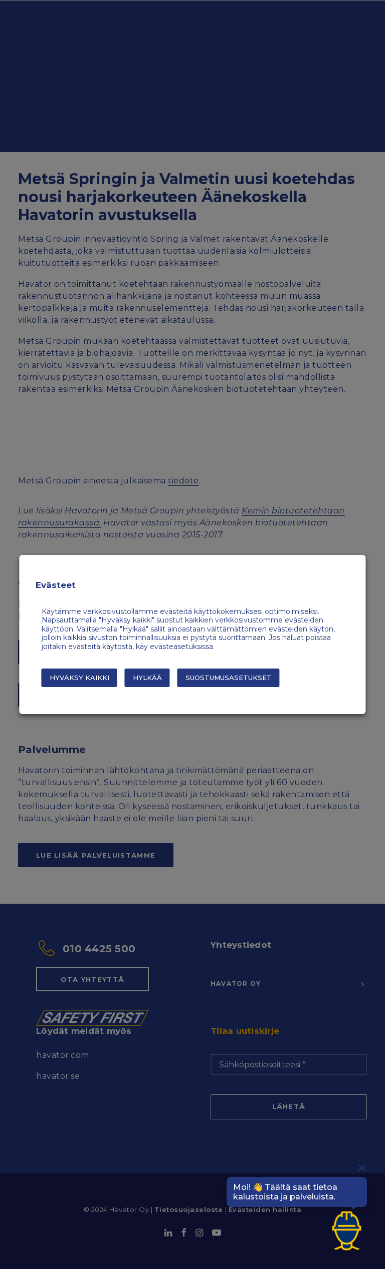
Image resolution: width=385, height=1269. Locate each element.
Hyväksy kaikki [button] (79, 678)
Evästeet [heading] (56, 585)
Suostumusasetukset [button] (228, 678)
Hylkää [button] (147, 678)
